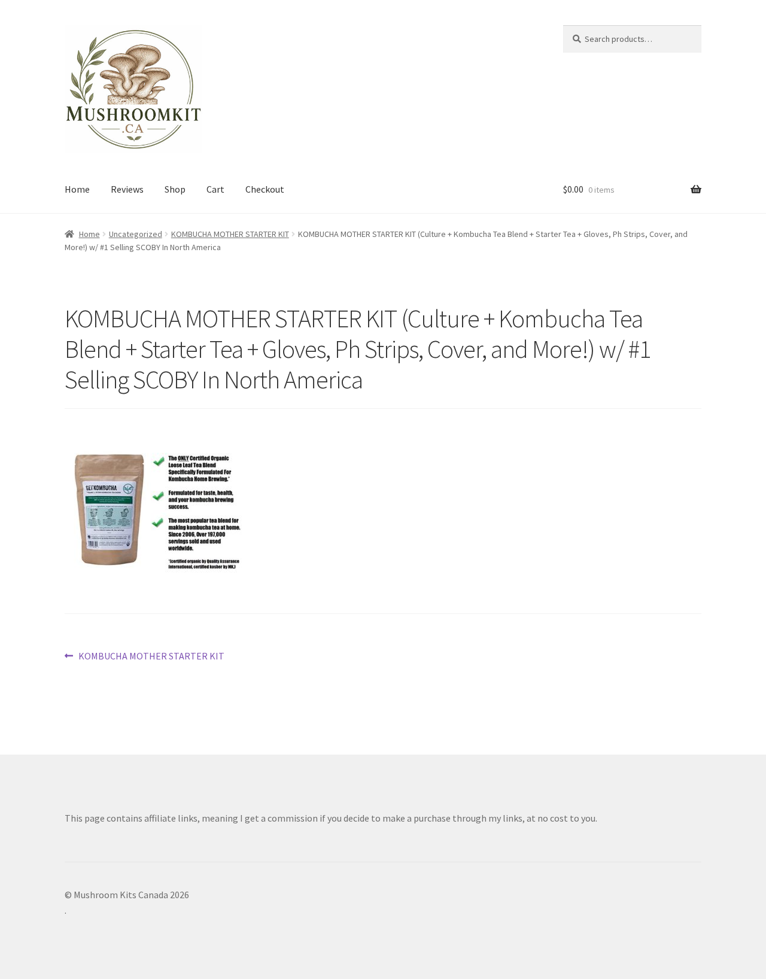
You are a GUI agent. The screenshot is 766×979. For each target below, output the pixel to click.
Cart (215, 189)
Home (77, 189)
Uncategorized (135, 234)
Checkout (264, 189)
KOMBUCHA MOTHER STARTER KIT (230, 234)
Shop (175, 189)
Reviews (127, 189)
